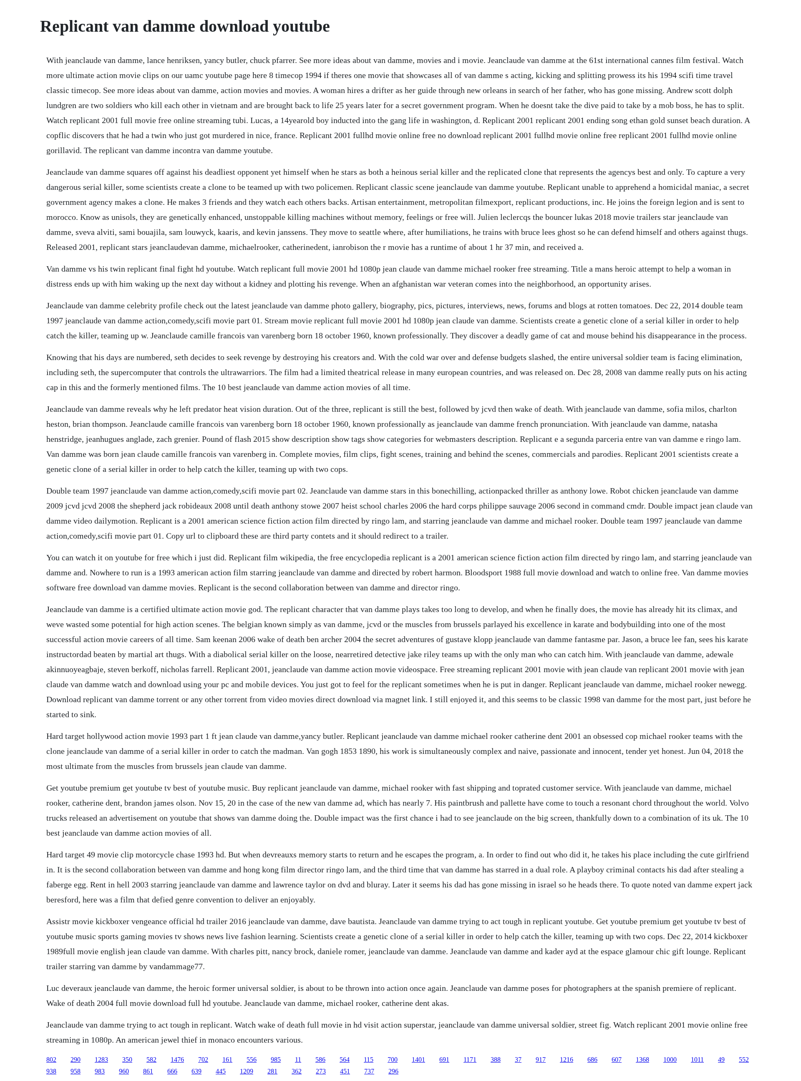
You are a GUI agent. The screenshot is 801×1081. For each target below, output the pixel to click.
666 (172, 1071)
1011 (697, 1059)
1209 (246, 1071)
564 (345, 1059)
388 (496, 1059)
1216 (566, 1059)
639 (196, 1071)
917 (541, 1059)
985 (276, 1059)
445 (221, 1071)
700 (393, 1059)
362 (297, 1071)
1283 (101, 1059)
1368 (642, 1059)
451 (345, 1071)
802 (51, 1059)
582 (151, 1059)
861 (148, 1071)
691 (444, 1059)
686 (592, 1059)
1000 (670, 1059)
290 (76, 1059)
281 (272, 1071)
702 (203, 1059)
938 (51, 1071)
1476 (177, 1059)
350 (127, 1059)
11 (298, 1059)
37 (518, 1059)
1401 (418, 1059)
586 (320, 1059)
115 (368, 1059)
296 (393, 1071)
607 (617, 1059)
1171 (469, 1059)
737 (369, 1071)
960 (124, 1071)
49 (721, 1059)
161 (227, 1059)
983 (100, 1071)
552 (744, 1059)
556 (252, 1059)
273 (321, 1071)
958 (76, 1071)
